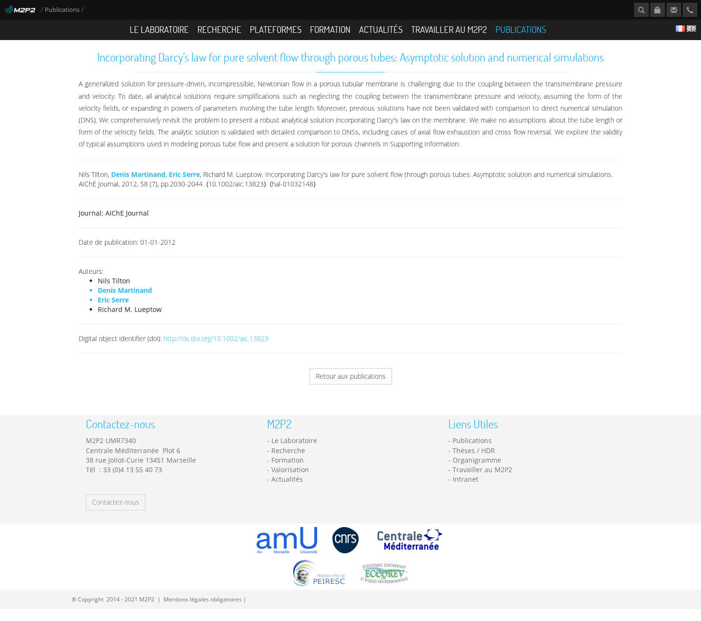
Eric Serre (184, 174)
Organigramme (477, 460)
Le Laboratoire (159, 29)
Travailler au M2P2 (449, 29)
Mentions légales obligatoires (203, 599)
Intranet (465, 479)
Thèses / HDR (474, 450)
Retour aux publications (351, 376)
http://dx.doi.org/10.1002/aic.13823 (216, 338)
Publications (63, 10)
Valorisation (290, 469)
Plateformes (275, 29)
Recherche (219, 29)
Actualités (380, 29)
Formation (330, 29)
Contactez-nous (115, 502)
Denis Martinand (138, 174)
